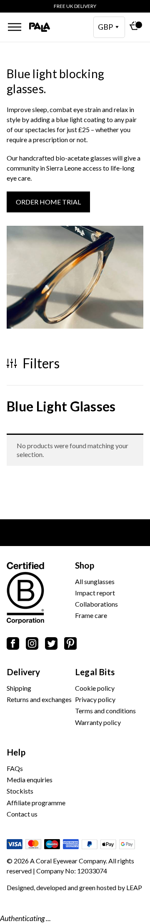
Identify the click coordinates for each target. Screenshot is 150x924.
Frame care (91, 615)
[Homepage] (39, 27)
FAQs (15, 768)
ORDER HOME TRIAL (48, 202)
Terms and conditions (105, 711)
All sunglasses (95, 581)
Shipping (19, 688)
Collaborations (96, 604)
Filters (40, 363)
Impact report (95, 593)
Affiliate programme (36, 803)
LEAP (134, 887)
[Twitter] (51, 645)
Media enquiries (29, 780)
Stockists (20, 791)
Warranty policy (98, 722)
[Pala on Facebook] (13, 645)
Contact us (22, 814)
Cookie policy (95, 688)
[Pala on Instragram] (32, 645)
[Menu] (14, 27)
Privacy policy (95, 699)
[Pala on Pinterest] (70, 645)
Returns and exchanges (39, 699)
